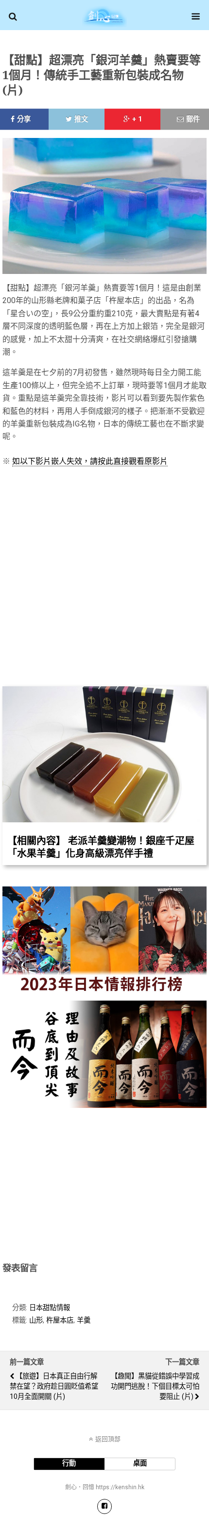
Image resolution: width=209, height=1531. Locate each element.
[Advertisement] (104, 1183)
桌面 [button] (140, 1463)
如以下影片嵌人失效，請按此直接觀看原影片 (90, 461)
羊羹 (83, 1320)
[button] (13, 16)
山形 (36, 1320)
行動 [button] (69, 1463)
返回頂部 (108, 1439)
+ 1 (137, 119)
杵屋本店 (59, 1320)
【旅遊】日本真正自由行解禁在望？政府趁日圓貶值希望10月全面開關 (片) (54, 1386)
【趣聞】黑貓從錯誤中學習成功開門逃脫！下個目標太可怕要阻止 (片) (155, 1386)
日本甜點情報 (49, 1308)
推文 (81, 119)
